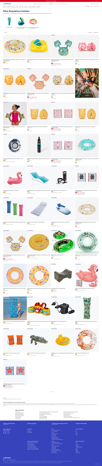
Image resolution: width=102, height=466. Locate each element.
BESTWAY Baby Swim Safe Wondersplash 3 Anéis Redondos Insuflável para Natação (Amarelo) (38, 255)
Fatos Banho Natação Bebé (43, 417)
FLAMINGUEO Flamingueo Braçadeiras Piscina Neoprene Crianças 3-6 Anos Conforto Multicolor (14, 384)
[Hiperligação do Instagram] (7, 433)
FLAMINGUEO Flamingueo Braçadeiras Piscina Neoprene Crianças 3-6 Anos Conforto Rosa (62, 127)
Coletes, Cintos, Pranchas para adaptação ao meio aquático (21, 28)
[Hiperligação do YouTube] (5, 433)
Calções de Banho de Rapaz (19, 414)
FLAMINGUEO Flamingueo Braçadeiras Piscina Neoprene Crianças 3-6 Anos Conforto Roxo (62, 159)
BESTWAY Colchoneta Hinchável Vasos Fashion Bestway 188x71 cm (14, 321)
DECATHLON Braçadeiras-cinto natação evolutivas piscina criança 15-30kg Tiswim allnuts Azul (14, 255)
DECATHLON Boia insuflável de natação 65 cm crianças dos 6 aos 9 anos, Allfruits (39, 289)
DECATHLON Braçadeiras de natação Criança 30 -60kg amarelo (37, 126)
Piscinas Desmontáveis (18, 416)
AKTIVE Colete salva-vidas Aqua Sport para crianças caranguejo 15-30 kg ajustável (39, 322)
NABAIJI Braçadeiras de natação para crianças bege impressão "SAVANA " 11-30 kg (63, 93)
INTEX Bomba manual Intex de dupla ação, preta (59, 190)
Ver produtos (87, 95)
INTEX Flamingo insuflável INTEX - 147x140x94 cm (11, 190)
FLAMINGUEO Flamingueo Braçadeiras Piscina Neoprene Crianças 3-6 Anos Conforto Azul (86, 191)
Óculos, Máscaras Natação (43, 416)
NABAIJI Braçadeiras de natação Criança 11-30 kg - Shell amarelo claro (14, 93)
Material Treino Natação (67, 414)
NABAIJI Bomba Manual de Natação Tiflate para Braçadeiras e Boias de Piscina (38, 159)
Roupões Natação (17, 418)
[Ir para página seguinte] (54, 392)
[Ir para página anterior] (48, 392)
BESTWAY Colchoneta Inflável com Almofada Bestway (36, 222)
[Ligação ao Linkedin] (9, 433)
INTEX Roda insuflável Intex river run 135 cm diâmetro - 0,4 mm (13, 158)
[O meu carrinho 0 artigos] (98, 4)
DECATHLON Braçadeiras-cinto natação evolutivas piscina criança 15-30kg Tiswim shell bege (38, 93)
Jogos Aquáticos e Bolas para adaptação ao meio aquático (33, 28)
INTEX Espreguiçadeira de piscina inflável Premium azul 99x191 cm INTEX (38, 190)
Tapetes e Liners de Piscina (43, 418)
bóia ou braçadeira (43, 403)
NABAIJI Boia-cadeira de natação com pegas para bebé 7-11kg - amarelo (38, 59)
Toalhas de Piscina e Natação (68, 416)
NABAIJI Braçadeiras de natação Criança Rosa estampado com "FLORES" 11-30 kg (87, 60)
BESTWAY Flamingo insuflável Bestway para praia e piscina (84, 288)
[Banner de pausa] (97, 1)
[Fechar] (98, 1)
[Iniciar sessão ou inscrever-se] (96, 4)
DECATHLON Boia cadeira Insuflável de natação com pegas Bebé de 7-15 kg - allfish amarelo (14, 60)
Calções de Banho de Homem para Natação (45, 414)
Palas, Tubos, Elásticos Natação (19, 415)
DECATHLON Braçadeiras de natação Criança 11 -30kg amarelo (85, 126)
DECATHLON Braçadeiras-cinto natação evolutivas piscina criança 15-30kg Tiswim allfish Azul (62, 60)
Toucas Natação (41, 415)
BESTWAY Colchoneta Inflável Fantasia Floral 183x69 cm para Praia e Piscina (86, 322)
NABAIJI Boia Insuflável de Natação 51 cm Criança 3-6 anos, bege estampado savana (85, 223)
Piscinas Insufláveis (18, 417)
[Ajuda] (94, 4)
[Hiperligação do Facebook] (3, 433)
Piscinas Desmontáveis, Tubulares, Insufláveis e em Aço (71, 417)
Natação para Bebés (9, 27)
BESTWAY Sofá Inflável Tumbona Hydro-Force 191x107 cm (60, 222)
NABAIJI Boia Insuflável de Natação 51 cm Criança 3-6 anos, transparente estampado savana (87, 159)
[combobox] (96, 32)
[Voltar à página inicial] (7, 3)
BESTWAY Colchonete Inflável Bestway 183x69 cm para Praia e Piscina (14, 222)
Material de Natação (66, 415)
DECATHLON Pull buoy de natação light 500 (58, 288)
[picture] (15, 46)
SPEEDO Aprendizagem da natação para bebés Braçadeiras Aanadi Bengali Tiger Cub (14, 127)
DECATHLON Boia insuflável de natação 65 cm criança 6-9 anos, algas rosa (14, 289)
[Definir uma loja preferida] (92, 4)
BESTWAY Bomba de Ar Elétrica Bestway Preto (58, 321)
